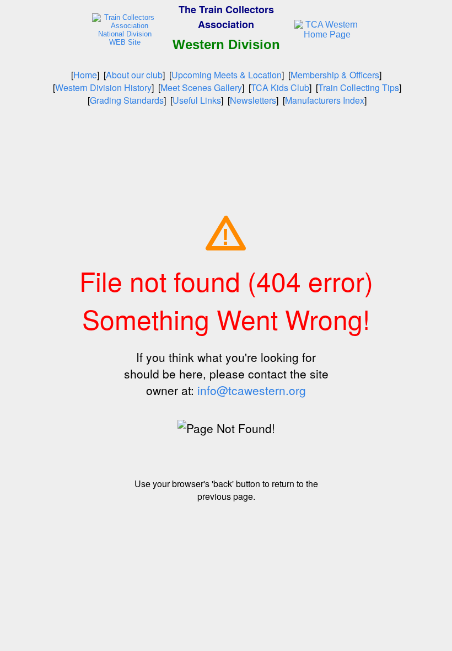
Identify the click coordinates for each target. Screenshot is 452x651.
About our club (134, 74)
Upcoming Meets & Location (226, 74)
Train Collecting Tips (358, 87)
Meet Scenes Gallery (201, 87)
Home (85, 74)
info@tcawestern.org (251, 390)
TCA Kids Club (280, 87)
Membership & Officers (334, 74)
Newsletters (253, 100)
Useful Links (197, 100)
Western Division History (103, 87)
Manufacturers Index (324, 100)
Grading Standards (127, 100)
